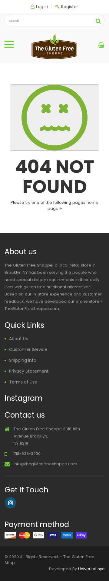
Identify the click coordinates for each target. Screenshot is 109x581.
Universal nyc (91, 569)
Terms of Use (23, 382)
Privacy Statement (29, 371)
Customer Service (28, 349)
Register (69, 7)
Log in (42, 7)
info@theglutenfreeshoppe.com (45, 464)
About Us (18, 339)
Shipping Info (22, 360)
